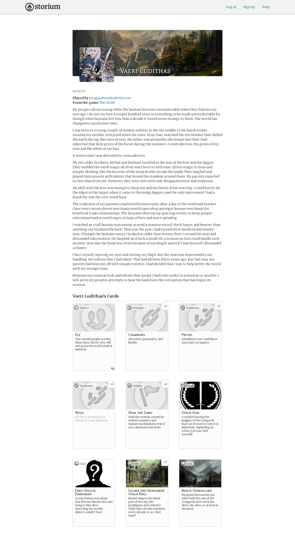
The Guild (107, 103)
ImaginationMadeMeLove (110, 98)
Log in (231, 7)
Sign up (249, 7)
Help (266, 7)
